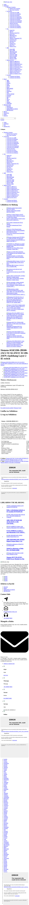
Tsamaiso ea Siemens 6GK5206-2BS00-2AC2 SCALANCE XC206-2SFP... (15, 337)
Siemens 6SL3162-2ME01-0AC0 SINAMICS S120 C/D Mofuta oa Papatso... (14, 318)
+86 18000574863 (8, 618)
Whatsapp (16, 408)
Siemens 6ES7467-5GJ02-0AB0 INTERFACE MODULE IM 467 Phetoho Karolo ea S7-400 (14, 459)
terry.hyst (6, 675)
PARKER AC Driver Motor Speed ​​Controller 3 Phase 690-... (15, 248)
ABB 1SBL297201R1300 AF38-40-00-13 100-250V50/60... (14, 521)
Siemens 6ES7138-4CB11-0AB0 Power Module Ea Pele (15, 558)
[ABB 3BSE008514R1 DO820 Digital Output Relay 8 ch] (16, 536)
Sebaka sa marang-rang (9, 663)
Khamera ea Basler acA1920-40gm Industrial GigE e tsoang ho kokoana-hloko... (15, 257)
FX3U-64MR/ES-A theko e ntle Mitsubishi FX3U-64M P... (16, 531)
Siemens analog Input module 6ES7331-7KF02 (13, 211)
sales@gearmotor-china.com (10, 611)
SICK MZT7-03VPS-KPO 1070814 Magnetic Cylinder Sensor (15, 279)
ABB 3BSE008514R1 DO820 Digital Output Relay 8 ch (15, 540)
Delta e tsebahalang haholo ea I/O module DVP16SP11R (16, 510)
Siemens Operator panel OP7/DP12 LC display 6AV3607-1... (16, 240)
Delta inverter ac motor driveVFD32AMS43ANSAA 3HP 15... (16, 293)
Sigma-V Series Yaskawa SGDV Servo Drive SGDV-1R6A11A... (16, 219)
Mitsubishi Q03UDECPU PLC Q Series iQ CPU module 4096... (14, 301)
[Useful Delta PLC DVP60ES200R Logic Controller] (16, 545)
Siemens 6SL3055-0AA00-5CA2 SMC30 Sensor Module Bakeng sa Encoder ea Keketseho (14, 462)
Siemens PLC (7, 126)
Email (20, 408)
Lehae (5, 122)
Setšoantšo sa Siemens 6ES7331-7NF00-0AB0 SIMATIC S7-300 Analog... (14, 328)
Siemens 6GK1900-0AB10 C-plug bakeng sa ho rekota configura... (15, 345)
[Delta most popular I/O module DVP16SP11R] (16, 507)
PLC (5, 125)
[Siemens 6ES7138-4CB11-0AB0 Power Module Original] (16, 554)
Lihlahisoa (6, 123)
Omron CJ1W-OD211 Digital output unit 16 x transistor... (15, 309)
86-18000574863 (8, 698)
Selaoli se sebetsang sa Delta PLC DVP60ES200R (15, 549)
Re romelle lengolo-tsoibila (7, 408)
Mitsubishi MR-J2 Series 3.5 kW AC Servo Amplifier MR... (15, 266)
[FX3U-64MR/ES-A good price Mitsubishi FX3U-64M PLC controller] (16, 527)
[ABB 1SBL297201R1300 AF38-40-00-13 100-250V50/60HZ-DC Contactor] (16, 517)
